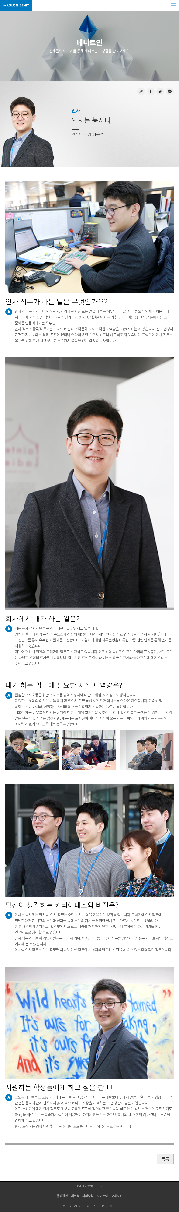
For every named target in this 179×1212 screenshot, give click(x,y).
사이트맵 (102, 1196)
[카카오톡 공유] (170, 91)
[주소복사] (141, 91)
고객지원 (116, 1196)
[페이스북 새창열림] (151, 91)
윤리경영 (62, 1196)
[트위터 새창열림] (160, 91)
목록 (165, 1159)
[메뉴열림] (174, 5)
